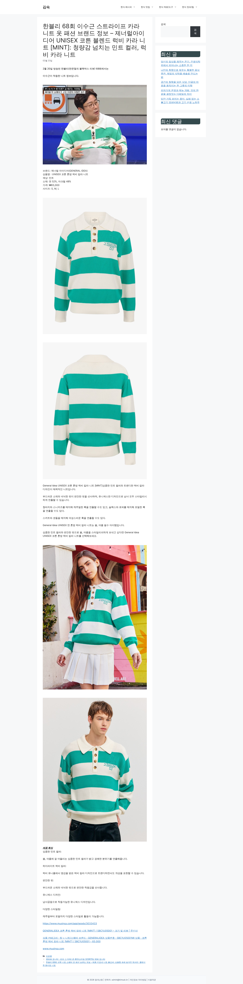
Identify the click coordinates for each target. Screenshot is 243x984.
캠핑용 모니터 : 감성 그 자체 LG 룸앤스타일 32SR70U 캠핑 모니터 (75, 959)
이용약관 (152, 980)
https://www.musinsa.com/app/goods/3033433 (70, 923)
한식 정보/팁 (188, 7)
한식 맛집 (145, 7)
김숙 (46, 7)
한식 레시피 (126, 7)
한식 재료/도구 (166, 7)
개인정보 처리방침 (138, 980)
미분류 (49, 956)
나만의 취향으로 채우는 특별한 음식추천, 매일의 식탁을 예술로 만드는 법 (180, 74)
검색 (163, 24)
